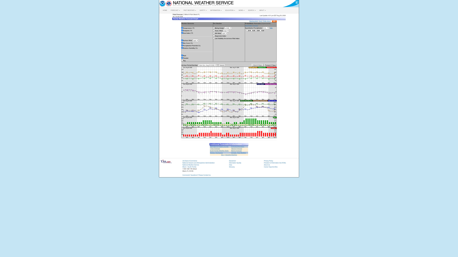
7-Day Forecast (215, 149)
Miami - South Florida (189, 167)
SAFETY (203, 10)
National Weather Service (190, 165)
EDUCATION (229, 10)
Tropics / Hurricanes (216, 153)
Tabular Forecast (236, 149)
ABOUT (262, 10)
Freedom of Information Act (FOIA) (275, 163)
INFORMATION (215, 10)
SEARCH (251, 10)
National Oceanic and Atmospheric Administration (198, 163)
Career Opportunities (271, 167)
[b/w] (260, 21)
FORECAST (175, 10)
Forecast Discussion (237, 147)
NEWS (241, 10)
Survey (255, 26)
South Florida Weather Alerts (219, 151)
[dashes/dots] (253, 21)
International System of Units (219, 147)
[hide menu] (267, 21)
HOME (165, 10)
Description (248, 26)
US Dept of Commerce (189, 161)
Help (230, 165)
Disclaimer (232, 161)
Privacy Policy (268, 161)
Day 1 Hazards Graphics (229, 155)
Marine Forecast (236, 151)
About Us (267, 165)
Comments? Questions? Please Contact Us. (196, 175)
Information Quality (235, 163)
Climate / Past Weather (238, 153)
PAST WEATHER (189, 10)
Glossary (232, 167)
